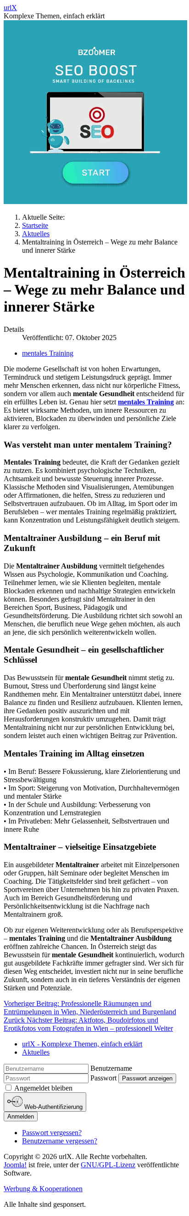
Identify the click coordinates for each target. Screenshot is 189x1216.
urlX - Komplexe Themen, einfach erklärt (82, 1044)
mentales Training (47, 353)
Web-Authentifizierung (52, 1106)
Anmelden (20, 1116)
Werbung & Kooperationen (43, 1189)
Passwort (103, 1078)
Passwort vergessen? (52, 1132)
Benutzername (111, 1068)
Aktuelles (36, 1052)
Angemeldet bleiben (43, 1088)
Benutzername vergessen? (59, 1141)
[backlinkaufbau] (95, 201)
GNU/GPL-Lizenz (108, 1165)
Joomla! (15, 1165)
